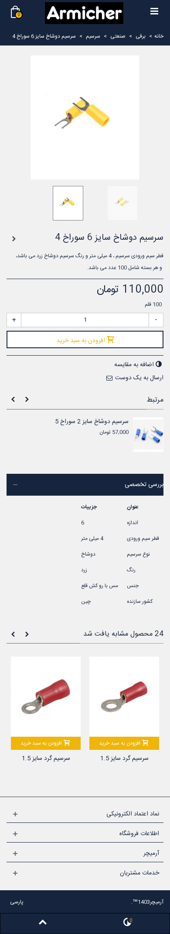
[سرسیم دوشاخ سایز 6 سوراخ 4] (57, 203)
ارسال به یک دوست (139, 378)
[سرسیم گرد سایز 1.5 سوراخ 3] (46, 697)
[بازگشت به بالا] (42, 923)
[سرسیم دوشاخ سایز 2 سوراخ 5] (148, 434)
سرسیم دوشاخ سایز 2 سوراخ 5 (92, 422)
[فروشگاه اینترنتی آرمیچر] (84, 13)
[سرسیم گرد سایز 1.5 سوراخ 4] (124, 697)
